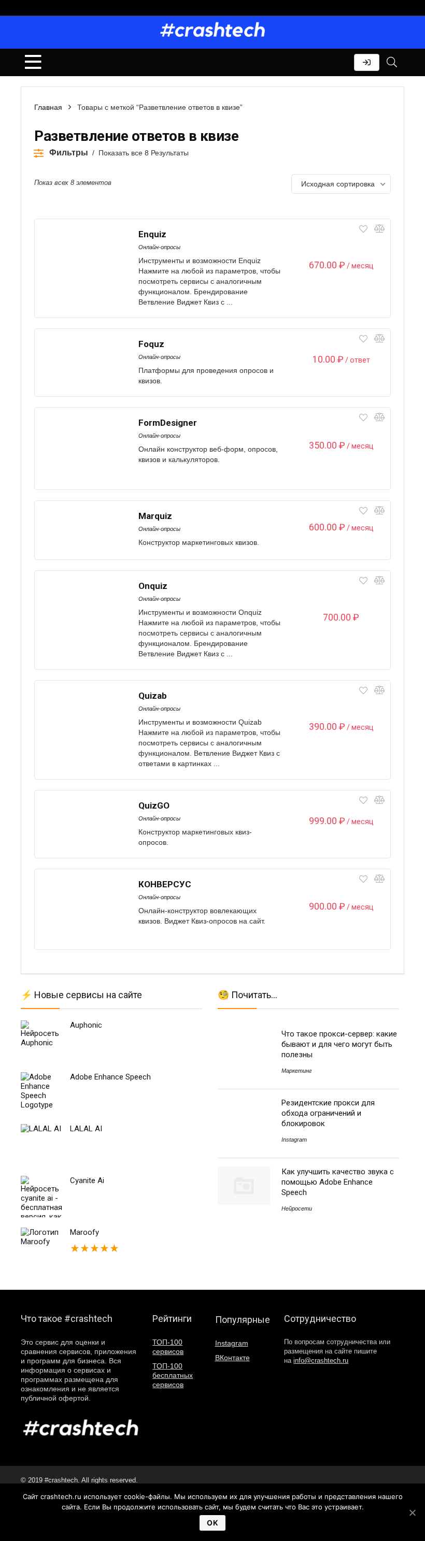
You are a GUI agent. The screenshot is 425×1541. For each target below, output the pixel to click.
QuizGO (153, 805)
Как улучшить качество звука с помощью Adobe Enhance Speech (337, 1182)
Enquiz (152, 234)
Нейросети (296, 1208)
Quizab (152, 695)
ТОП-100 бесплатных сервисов (172, 1375)
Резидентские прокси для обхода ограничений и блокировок (328, 1113)
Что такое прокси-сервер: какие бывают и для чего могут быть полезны (339, 1044)
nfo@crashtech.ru (320, 1360)
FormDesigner (167, 422)
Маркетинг (296, 1071)
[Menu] (33, 62)
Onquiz (152, 586)
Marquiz (155, 516)
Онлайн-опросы (159, 247)
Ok (212, 1522)
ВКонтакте (232, 1357)
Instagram (294, 1139)
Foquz (151, 344)
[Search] (391, 62)
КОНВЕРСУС (164, 884)
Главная (48, 107)
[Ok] (412, 1512)
